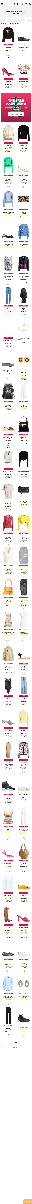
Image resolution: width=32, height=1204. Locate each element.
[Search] (22, 4)
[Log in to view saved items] (26, 4)
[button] (16, 1042)
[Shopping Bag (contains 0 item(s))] (29, 4)
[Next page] (27, 1047)
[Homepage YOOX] (16, 4)
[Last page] (29, 1047)
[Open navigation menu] (2, 4)
